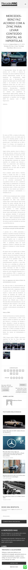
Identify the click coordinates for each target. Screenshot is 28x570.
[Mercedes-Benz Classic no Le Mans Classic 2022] (14, 487)
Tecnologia (21, 46)
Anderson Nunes (13, 44)
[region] (14, 558)
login (12, 509)
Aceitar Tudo (14, 563)
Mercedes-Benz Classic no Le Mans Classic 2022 (14, 497)
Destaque (6, 46)
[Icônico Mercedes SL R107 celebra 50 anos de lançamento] (14, 422)
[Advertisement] (14, 119)
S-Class (16, 46)
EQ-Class (11, 46)
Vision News (10, 48)
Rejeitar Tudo (14, 567)
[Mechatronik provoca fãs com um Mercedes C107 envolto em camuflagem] (14, 466)
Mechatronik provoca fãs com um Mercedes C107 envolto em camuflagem (14, 476)
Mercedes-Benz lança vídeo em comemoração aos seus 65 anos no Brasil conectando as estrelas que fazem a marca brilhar (13, 454)
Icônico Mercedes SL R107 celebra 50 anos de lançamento (14, 431)
